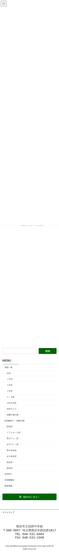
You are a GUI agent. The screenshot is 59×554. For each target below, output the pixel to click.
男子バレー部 (12, 438)
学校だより (11, 409)
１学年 (9, 379)
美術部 (9, 468)
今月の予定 (11, 403)
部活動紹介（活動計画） (15, 420)
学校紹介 (8, 474)
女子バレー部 (12, 444)
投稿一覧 (8, 367)
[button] (29, 497)
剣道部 (9, 462)
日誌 (8, 373)
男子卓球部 (11, 450)
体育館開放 (9, 480)
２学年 (9, 385)
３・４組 (10, 397)
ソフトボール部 (13, 432)
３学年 (9, 391)
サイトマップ (8, 512)
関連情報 (8, 486)
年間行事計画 (12, 415)
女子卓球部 (11, 456)
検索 (47, 351)
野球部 (9, 426)
